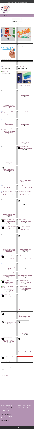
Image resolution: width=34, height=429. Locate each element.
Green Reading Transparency (25, 221)
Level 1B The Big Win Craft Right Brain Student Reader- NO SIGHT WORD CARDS (9, 250)
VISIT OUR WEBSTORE (5, 420)
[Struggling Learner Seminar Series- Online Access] (23, 320)
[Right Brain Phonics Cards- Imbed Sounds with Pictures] (22, 286)
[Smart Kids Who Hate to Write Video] (7, 320)
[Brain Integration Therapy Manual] (23, 185)
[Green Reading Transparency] (22, 219)
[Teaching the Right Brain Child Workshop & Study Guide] (9, 337)
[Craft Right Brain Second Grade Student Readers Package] (9, 191)
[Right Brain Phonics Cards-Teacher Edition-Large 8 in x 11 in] (5, 294)
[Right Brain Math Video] (5, 280)
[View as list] (18, 24)
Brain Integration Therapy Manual (25, 187)
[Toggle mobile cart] (30, 4)
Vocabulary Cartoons (25, 358)
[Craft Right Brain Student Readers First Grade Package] (25, 191)
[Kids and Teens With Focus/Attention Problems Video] (25, 226)
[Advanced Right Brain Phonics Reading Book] (8, 146)
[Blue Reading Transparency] (6, 185)
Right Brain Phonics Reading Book (25, 309)
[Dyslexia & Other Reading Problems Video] (8, 219)
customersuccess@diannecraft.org (22, 2)
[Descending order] (21, 19)
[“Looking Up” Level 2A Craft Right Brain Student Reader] (25, 111)
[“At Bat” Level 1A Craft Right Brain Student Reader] (24, 71)
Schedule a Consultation (10, 2)
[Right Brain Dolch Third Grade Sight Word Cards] (25, 272)
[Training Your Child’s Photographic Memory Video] (8, 356)
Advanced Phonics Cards (25, 142)
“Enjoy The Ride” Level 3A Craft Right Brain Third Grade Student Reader (9, 106)
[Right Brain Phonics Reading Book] (22, 294)
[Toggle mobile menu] (32, 4)
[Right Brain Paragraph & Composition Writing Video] (9, 286)
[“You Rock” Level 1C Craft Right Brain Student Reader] (9, 128)
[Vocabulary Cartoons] (21, 356)
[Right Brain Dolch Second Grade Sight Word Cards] (9, 272)
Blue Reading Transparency (9, 187)
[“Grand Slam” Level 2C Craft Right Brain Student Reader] (9, 111)
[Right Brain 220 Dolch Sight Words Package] (9, 255)
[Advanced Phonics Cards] (24, 128)
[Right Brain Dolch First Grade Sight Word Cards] (25, 255)
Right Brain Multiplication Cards (25, 282)
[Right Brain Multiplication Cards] (22, 280)
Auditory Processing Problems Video (25, 148)
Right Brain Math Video (9, 282)
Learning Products (5, 375)
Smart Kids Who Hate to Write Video (9, 322)
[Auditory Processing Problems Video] (22, 146)
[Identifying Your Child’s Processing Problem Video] (8, 226)
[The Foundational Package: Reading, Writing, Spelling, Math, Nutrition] (24, 337)
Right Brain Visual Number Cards (9, 315)
